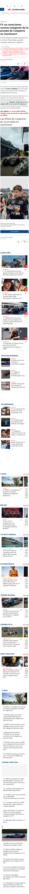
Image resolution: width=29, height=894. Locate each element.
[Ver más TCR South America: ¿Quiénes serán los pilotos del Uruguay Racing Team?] (12, 542)
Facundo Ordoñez (8, 59)
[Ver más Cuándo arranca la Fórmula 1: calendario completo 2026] (5, 362)
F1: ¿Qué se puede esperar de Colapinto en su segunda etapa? (15, 54)
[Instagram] (18, 6)
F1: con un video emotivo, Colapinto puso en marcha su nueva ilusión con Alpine (14, 113)
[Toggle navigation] (2, 9)
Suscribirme (14, 232)
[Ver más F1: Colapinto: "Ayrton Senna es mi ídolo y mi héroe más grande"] (5, 433)
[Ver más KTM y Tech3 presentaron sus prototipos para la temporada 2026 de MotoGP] (12, 513)
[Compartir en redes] (25, 270)
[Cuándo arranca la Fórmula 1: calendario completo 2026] (14, 835)
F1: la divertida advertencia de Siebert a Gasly (15, 48)
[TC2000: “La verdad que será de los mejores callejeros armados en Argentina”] (14, 699)
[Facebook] (7, 6)
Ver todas (26, 474)
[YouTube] (15, 6)
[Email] (22, 6)
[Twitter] (11, 6)
